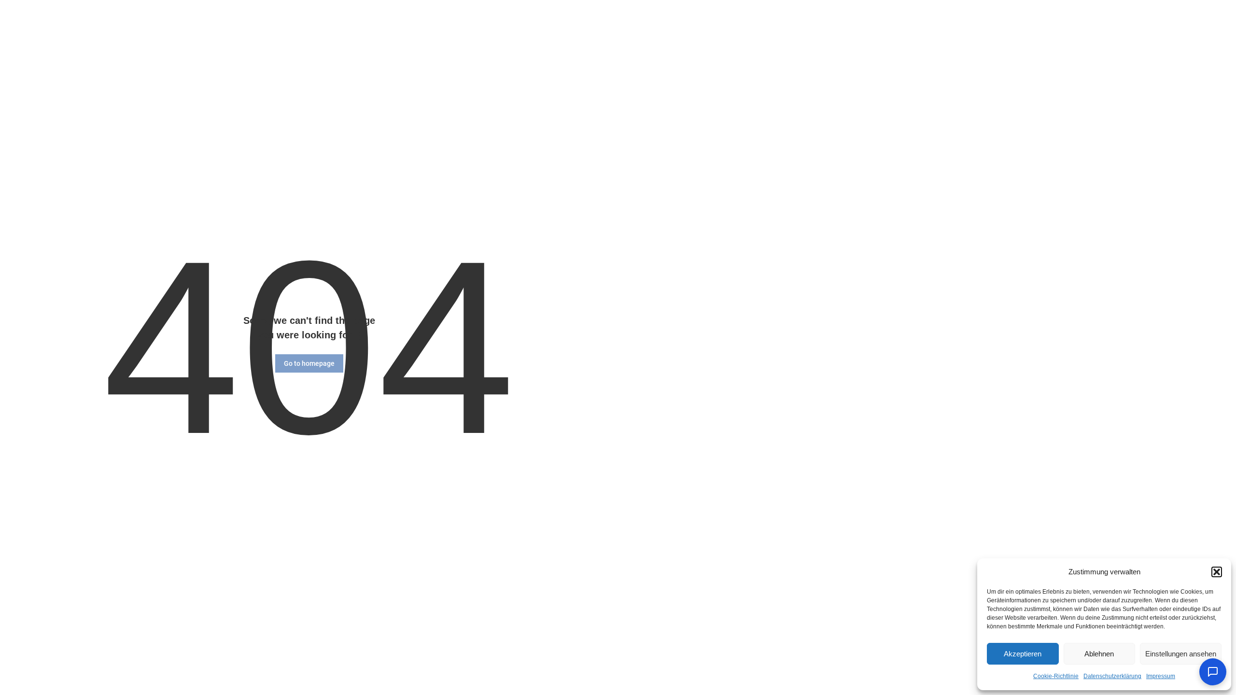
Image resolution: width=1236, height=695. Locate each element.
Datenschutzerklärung (1112, 676)
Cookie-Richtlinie (1056, 676)
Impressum (1160, 676)
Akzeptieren (1022, 654)
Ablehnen (1099, 654)
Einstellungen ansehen (1180, 654)
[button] (1217, 572)
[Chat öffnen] (1212, 671)
